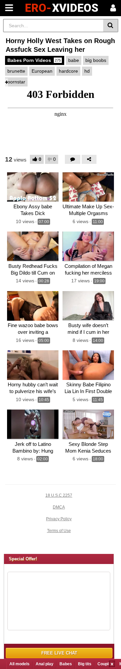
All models (19, 664)
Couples (105, 664)
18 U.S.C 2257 (58, 495)
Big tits (84, 664)
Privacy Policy (59, 519)
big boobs (95, 60)
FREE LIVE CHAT (59, 653)
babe (73, 60)
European (42, 71)
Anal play (44, 664)
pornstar (16, 81)
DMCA (59, 507)
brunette (16, 71)
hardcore (68, 71)
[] (110, 25)
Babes (65, 664)
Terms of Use (59, 530)
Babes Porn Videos (34, 60)
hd (87, 71)
